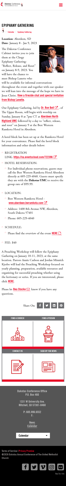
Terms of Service (9, 450)
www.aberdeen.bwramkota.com (26, 203)
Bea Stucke (19, 289)
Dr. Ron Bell (47, 107)
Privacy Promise (26, 450)
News (32, 422)
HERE (55, 233)
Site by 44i (59, 473)
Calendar (11, 32)
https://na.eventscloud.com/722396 (33, 157)
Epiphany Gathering (24, 32)
